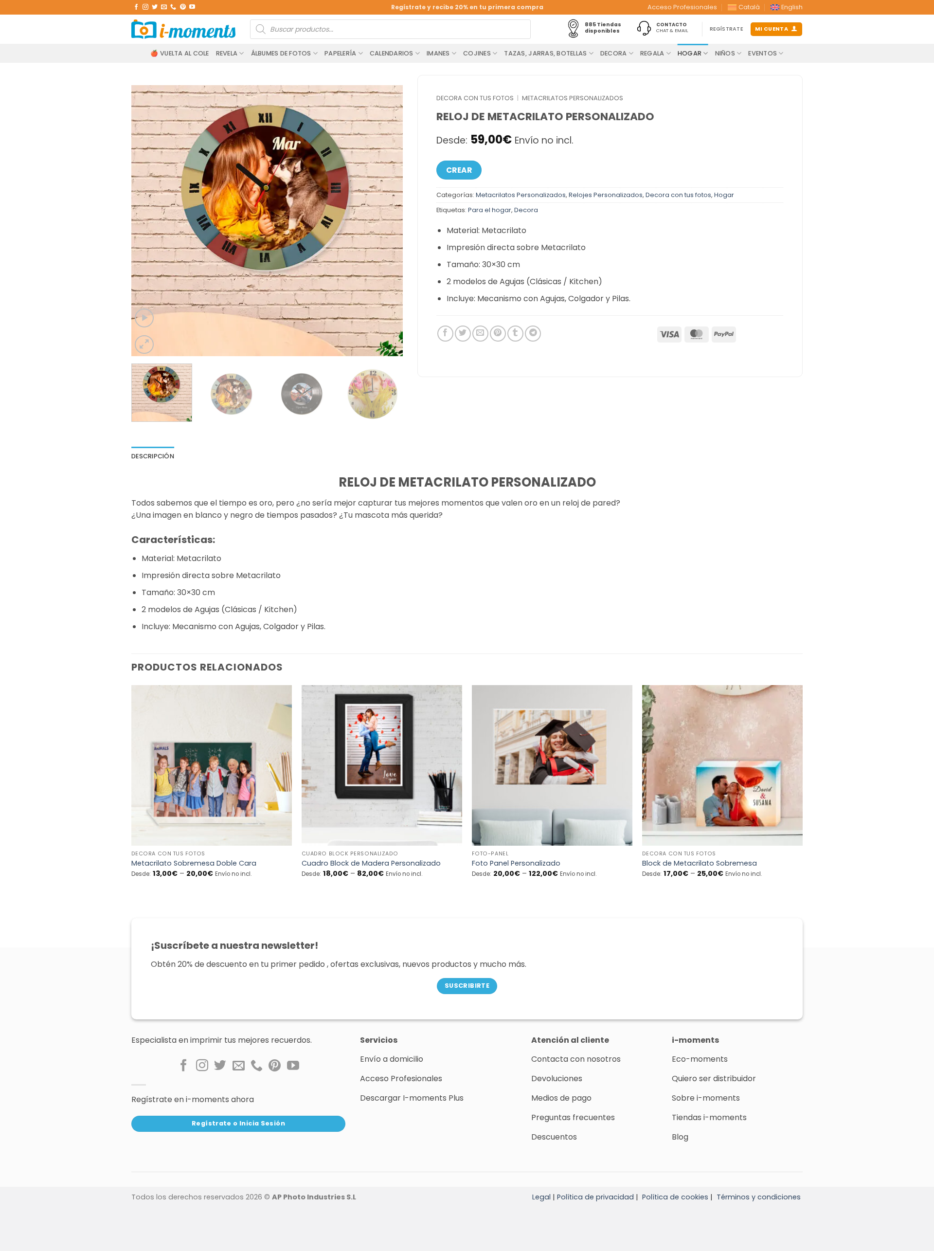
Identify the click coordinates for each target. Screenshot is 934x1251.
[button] (144, 317)
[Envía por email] (480, 334)
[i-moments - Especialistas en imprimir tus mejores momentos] (183, 29)
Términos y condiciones (759, 1197)
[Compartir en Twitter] (463, 334)
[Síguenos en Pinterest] (183, 7)
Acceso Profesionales (682, 7)
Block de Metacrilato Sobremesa (699, 863)
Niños (725, 53)
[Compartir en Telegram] (533, 334)
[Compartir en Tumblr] (515, 334)
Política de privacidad (595, 1197)
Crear (459, 170)
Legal (541, 1197)
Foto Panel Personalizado (516, 863)
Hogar (689, 53)
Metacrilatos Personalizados (572, 98)
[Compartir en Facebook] (445, 334)
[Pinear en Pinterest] (498, 334)
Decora (613, 53)
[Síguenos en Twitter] (155, 7)
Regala (652, 53)
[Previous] (149, 221)
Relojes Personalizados (606, 195)
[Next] (385, 221)
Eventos (762, 53)
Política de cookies (675, 1197)
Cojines (477, 53)
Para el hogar (489, 210)
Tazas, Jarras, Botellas (545, 53)
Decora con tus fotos (475, 98)
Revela (227, 53)
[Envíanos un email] (164, 7)
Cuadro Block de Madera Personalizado (371, 863)
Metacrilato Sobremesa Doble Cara (193, 863)
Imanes (438, 53)
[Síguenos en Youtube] (192, 7)
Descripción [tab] (152, 456)
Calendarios (391, 53)
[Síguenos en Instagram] (145, 7)
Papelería (340, 53)
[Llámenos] (173, 7)
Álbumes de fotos (281, 53)
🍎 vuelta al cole (179, 53)
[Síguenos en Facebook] (136, 7)
